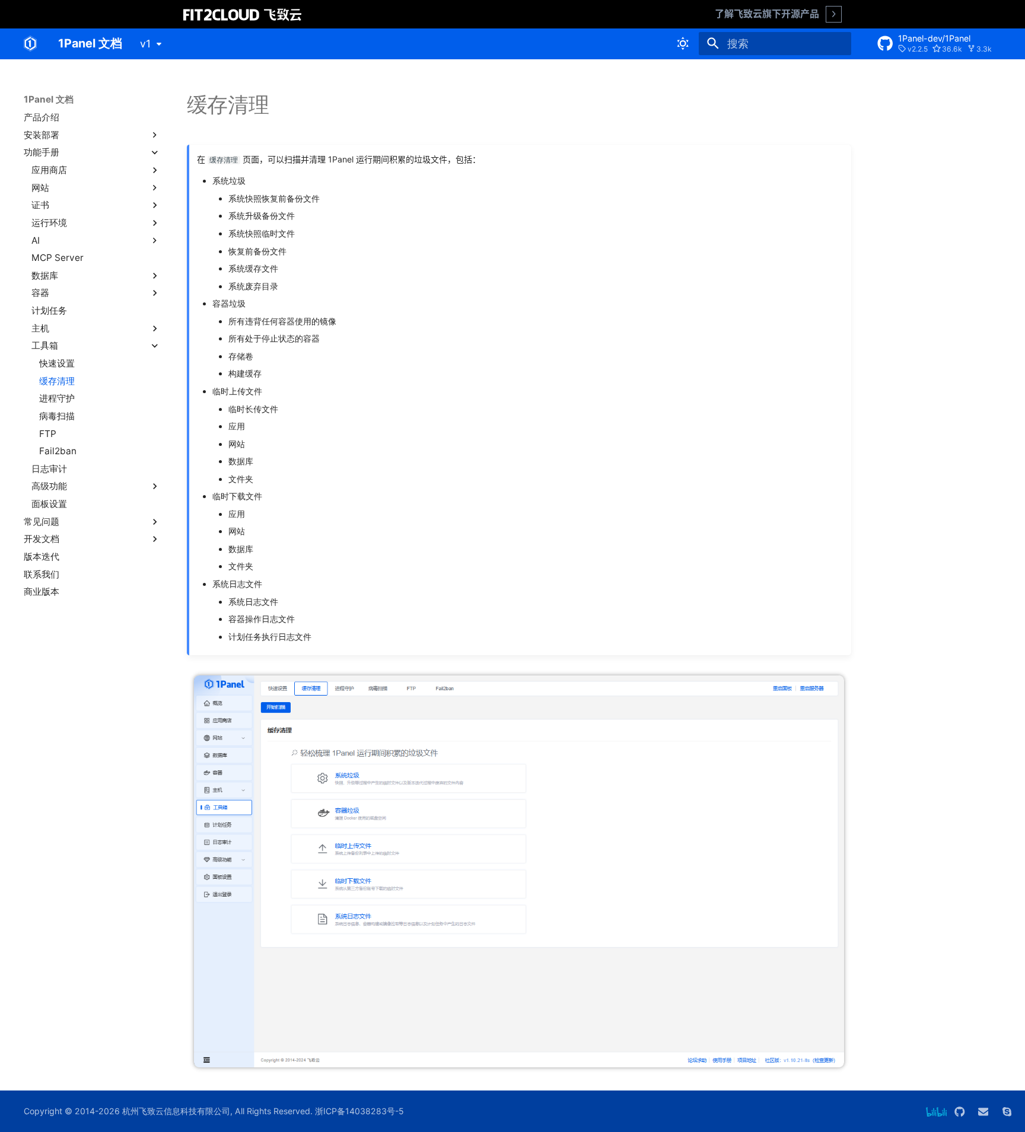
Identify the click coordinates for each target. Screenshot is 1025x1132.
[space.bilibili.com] (936, 1111)
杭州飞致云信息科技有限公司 (176, 1111)
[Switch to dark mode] (683, 43)
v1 (145, 43)
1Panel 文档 (49, 99)
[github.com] (959, 1111)
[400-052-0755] (1007, 1111)
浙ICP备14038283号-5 (359, 1111)
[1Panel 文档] (30, 43)
